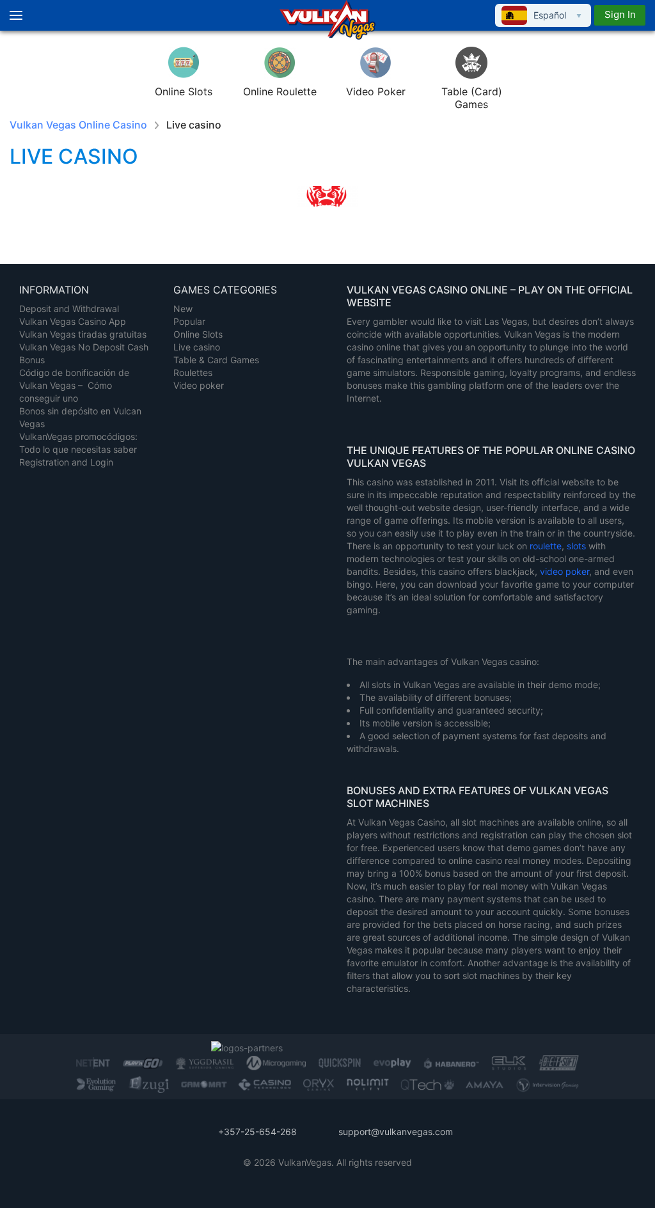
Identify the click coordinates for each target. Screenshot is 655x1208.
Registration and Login (66, 462)
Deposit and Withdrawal (69, 308)
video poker (564, 571)
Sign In (620, 14)
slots (577, 545)
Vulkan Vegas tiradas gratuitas (82, 334)
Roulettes (192, 372)
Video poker (198, 385)
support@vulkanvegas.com (395, 1131)
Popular (189, 321)
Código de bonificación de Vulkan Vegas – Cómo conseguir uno (74, 385)
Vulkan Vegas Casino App (72, 321)
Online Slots (198, 334)
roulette (546, 545)
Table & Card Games (216, 359)
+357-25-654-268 (257, 1131)
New (183, 308)
